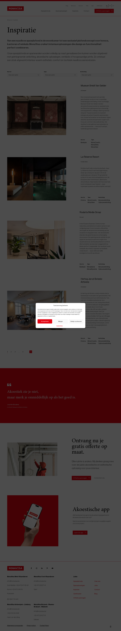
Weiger (60, 321)
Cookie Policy (59, 325)
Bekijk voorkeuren (76, 321)
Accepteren (45, 321)
